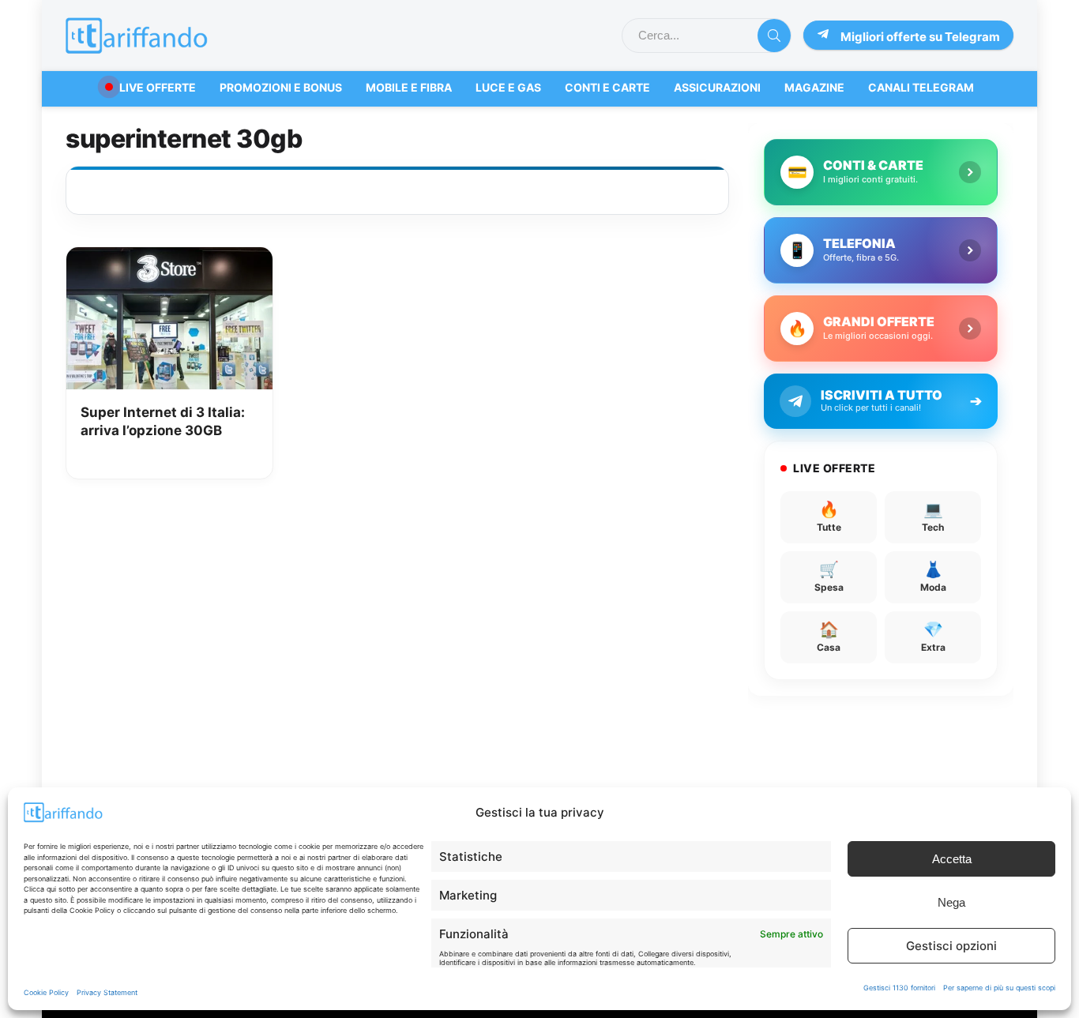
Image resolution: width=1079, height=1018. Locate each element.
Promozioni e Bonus (281, 87)
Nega (951, 902)
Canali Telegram (921, 87)
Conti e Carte (607, 87)
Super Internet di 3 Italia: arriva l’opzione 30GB (163, 421)
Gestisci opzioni (951, 945)
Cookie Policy (46, 992)
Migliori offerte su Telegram (920, 36)
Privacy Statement (107, 992)
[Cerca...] (774, 35)
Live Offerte (157, 87)
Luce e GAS (508, 87)
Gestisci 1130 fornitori (899, 987)
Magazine (814, 87)
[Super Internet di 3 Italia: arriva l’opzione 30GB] (169, 258)
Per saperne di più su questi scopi (999, 987)
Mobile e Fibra (409, 87)
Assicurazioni (717, 87)
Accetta (952, 859)
